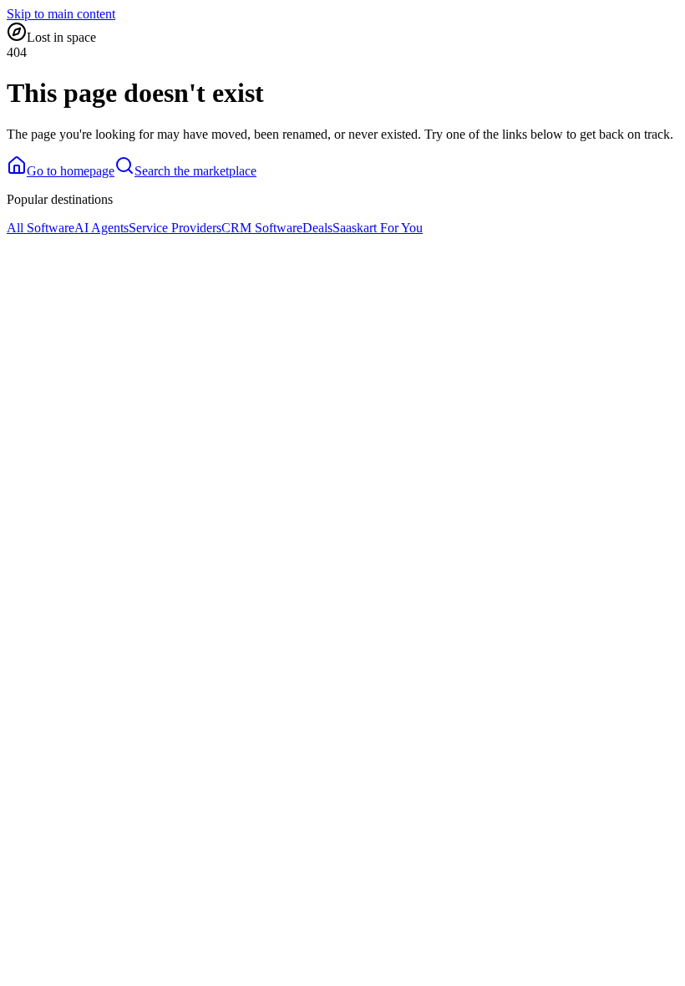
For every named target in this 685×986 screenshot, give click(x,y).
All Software (40, 228)
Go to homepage (70, 171)
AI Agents (101, 228)
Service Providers (175, 228)
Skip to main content (61, 14)
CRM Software (261, 228)
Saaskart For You (377, 228)
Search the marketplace (195, 171)
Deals (317, 228)
